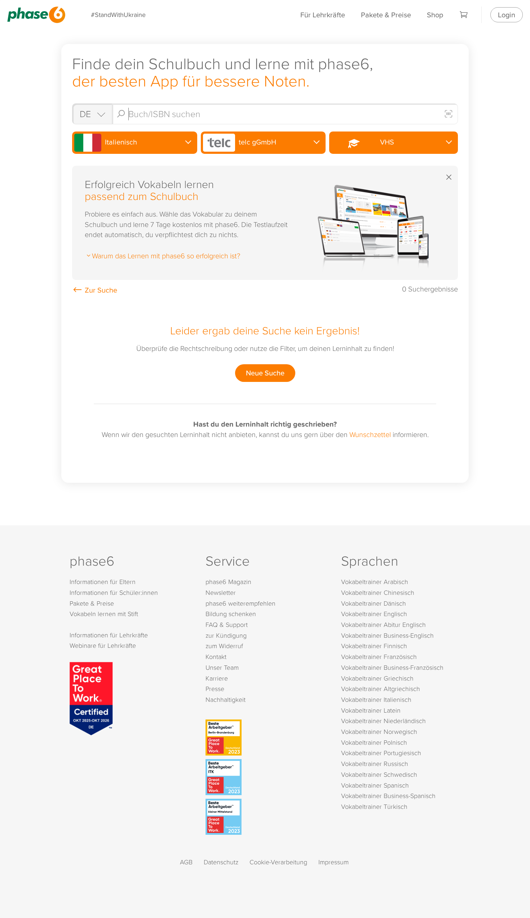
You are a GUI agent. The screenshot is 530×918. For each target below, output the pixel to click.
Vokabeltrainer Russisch (374, 763)
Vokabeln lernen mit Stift (104, 613)
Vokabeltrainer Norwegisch (379, 731)
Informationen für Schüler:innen (114, 592)
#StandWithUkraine (118, 14)
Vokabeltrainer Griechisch (377, 678)
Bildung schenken (231, 613)
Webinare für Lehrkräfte (103, 645)
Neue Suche (265, 372)
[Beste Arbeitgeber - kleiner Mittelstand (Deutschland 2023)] (267, 817)
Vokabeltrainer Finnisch (374, 645)
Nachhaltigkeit (226, 699)
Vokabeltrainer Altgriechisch (380, 688)
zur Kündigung (226, 635)
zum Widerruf (224, 645)
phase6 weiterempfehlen (240, 603)
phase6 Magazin (228, 581)
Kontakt (216, 656)
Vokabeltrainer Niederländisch (383, 720)
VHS (385, 142)
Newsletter (221, 592)
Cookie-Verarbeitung (278, 861)
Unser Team (222, 667)
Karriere (217, 678)
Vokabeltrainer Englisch (374, 613)
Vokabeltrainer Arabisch (374, 581)
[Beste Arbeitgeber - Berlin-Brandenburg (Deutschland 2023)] (267, 737)
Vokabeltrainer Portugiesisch (381, 752)
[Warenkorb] (464, 15)
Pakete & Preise (386, 14)
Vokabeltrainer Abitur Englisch (383, 624)
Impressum (333, 861)
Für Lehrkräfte (322, 14)
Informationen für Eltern (103, 581)
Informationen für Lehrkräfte (109, 635)
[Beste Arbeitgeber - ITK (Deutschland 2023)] (267, 777)
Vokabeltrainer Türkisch (374, 806)
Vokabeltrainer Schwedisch (379, 774)
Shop (435, 14)
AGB (186, 861)
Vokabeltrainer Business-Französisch (392, 667)
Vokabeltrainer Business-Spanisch (388, 795)
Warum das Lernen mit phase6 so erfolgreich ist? (166, 255)
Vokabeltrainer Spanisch (375, 785)
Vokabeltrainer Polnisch (374, 742)
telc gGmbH (256, 142)
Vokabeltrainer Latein (371, 710)
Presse (215, 688)
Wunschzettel (370, 434)
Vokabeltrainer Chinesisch (377, 592)
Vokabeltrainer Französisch (379, 656)
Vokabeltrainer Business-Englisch (387, 635)
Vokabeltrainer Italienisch (376, 699)
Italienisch (120, 142)
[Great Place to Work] (91, 697)
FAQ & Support (227, 624)
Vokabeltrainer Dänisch (373, 603)
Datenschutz (221, 861)
